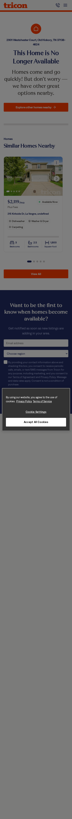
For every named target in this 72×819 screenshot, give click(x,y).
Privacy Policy (24, 401)
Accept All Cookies (36, 422)
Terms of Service (42, 401)
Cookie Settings (36, 411)
